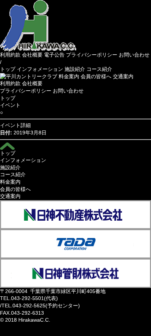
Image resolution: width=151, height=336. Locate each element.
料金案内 (69, 76)
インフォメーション (40, 69)
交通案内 (123, 76)
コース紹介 (99, 69)
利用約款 (10, 55)
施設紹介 (75, 69)
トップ (7, 69)
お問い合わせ (134, 55)
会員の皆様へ (96, 76)
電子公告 (54, 55)
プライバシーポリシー (91, 55)
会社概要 (32, 55)
